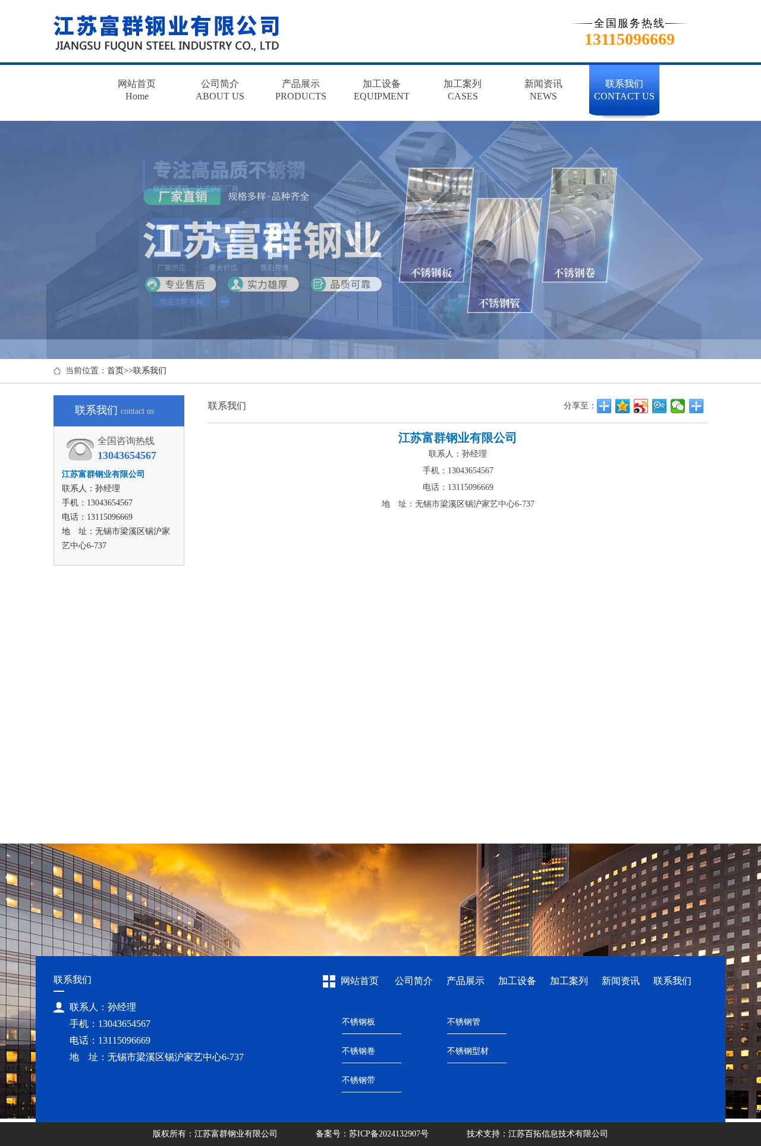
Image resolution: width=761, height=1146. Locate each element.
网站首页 (360, 981)
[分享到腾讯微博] (659, 406)
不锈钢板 (358, 1021)
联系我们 (149, 370)
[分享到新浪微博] (641, 406)
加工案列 (569, 981)
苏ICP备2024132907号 (389, 1133)
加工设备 (517, 981)
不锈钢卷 (358, 1051)
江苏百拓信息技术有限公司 (558, 1133)
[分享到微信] (678, 406)
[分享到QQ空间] (622, 406)
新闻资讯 (621, 981)
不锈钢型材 (468, 1051)
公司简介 (414, 981)
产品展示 (465, 981)
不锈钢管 (463, 1021)
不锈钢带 (358, 1080)
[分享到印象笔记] (696, 406)
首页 (115, 370)
